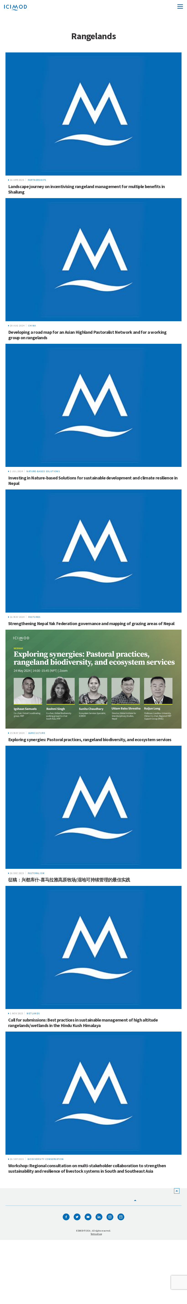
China (32, 325)
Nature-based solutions (43, 471)
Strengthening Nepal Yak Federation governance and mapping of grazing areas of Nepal (91, 623)
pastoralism (36, 873)
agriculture (36, 733)
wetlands (33, 1013)
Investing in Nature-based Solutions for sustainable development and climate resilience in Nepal (92, 480)
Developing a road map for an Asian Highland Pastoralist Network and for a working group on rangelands (87, 334)
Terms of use (96, 1233)
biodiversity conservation (46, 1159)
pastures (34, 617)
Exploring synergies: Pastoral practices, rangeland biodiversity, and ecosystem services (89, 739)
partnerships (37, 180)
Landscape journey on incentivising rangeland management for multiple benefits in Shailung (86, 189)
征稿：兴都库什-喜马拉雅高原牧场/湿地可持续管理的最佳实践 (69, 879)
